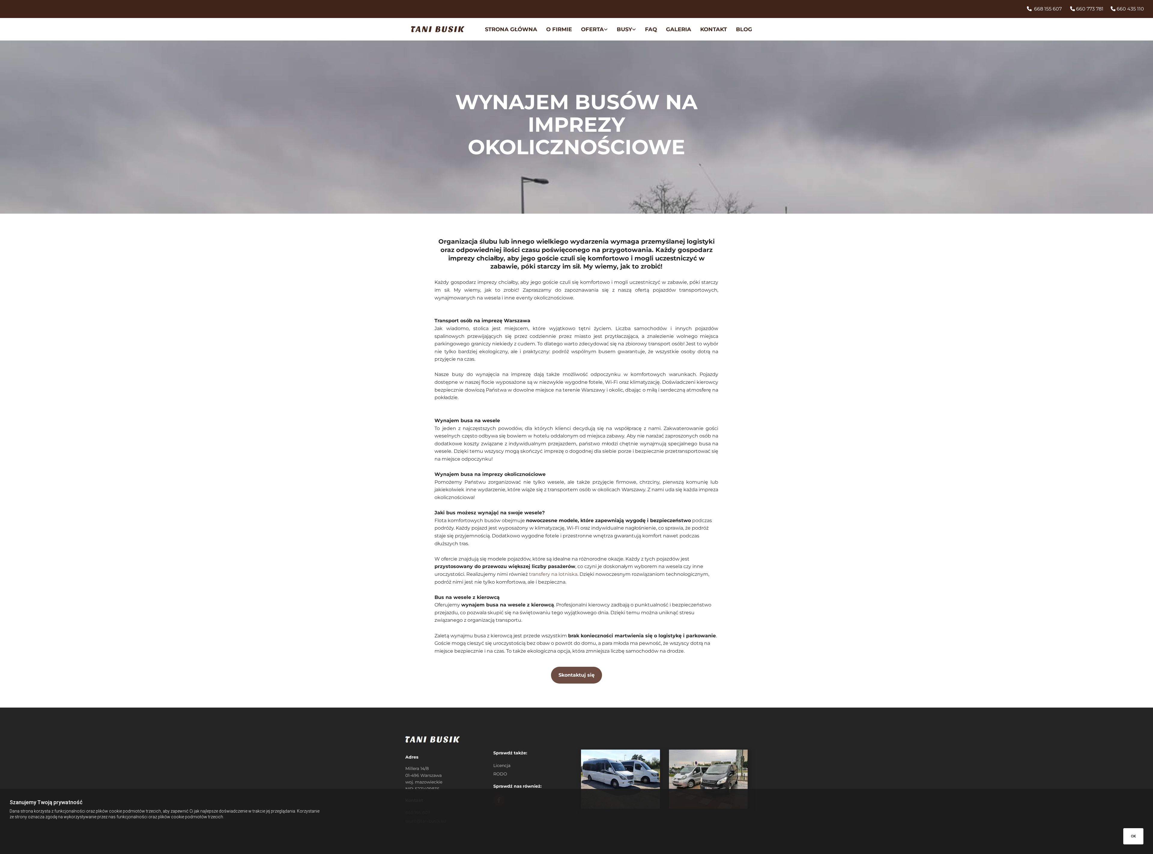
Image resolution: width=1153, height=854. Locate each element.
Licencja (501, 765)
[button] (576, 675)
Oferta (592, 29)
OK (1133, 836)
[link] (590, 30)
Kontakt (713, 29)
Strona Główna (511, 29)
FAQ (651, 29)
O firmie (559, 29)
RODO (500, 774)
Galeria (678, 29)
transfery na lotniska (553, 574)
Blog (744, 29)
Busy (624, 29)
